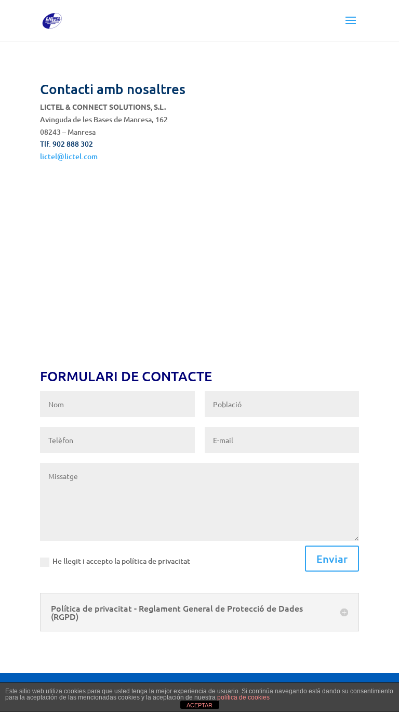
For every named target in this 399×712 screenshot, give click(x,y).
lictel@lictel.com (69, 156)
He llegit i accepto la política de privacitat (121, 561)
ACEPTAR (199, 705)
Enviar (332, 558)
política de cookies (243, 697)
